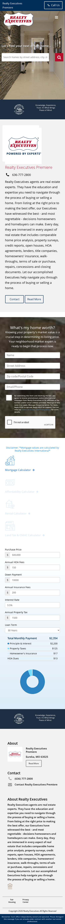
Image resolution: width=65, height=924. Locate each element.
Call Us (55, 5)
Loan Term (11, 624)
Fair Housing (12, 900)
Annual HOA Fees (14, 562)
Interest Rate (12, 599)
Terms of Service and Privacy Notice (36, 409)
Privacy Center (25, 900)
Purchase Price (13, 549)
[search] (59, 58)
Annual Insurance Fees (17, 587)
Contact (15, 299)
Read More (34, 299)
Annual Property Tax (16, 612)
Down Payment (13, 574)
